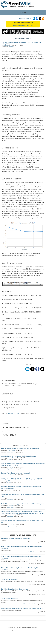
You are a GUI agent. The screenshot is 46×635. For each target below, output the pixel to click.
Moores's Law (14, 384)
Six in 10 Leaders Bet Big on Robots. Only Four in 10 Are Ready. (20, 448)
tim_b (10, 515)
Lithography (11, 46)
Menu (24, 12)
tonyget (9, 482)
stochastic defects (13, 386)
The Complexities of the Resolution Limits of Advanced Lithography (21, 43)
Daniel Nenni (10, 452)
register (11, 413)
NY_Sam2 (9, 459)
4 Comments (5, 48)
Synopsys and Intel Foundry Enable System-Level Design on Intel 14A (22, 608)
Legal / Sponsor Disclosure (18, 630)
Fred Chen (6, 45)
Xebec (10, 498)
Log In (28, 18)
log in (17, 413)
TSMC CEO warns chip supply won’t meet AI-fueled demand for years (22, 504)
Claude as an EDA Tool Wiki (9, 579)
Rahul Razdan (31, 552)
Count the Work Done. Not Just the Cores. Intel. (15, 473)
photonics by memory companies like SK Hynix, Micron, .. (18, 456)
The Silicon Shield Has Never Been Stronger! (14, 589)
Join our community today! (23, 25)
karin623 (9, 490)
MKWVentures (12, 450)
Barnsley (11, 505)
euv (6, 384)
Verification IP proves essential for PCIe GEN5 (15, 538)
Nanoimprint (26, 384)
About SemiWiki (31, 630)
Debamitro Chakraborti (29, 604)
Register (22, 18)
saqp (35, 384)
